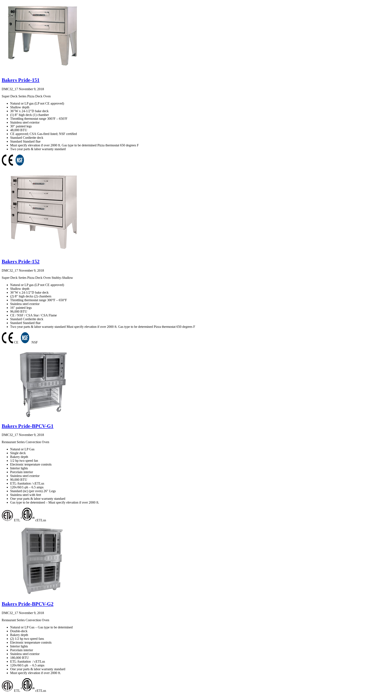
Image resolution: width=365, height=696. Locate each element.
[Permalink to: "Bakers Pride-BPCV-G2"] (41, 596)
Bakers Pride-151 (20, 80)
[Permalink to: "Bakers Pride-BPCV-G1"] (41, 418)
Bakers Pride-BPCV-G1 (27, 426)
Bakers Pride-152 (20, 261)
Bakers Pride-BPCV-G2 (27, 604)
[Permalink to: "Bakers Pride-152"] (44, 253)
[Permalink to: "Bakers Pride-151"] (41, 72)
